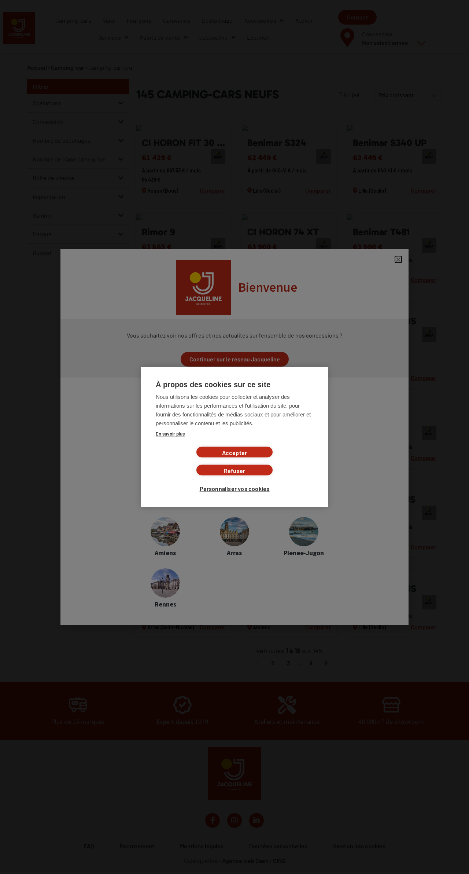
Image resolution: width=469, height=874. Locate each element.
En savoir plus (170, 434)
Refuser (234, 470)
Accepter (234, 452)
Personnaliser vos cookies (235, 488)
